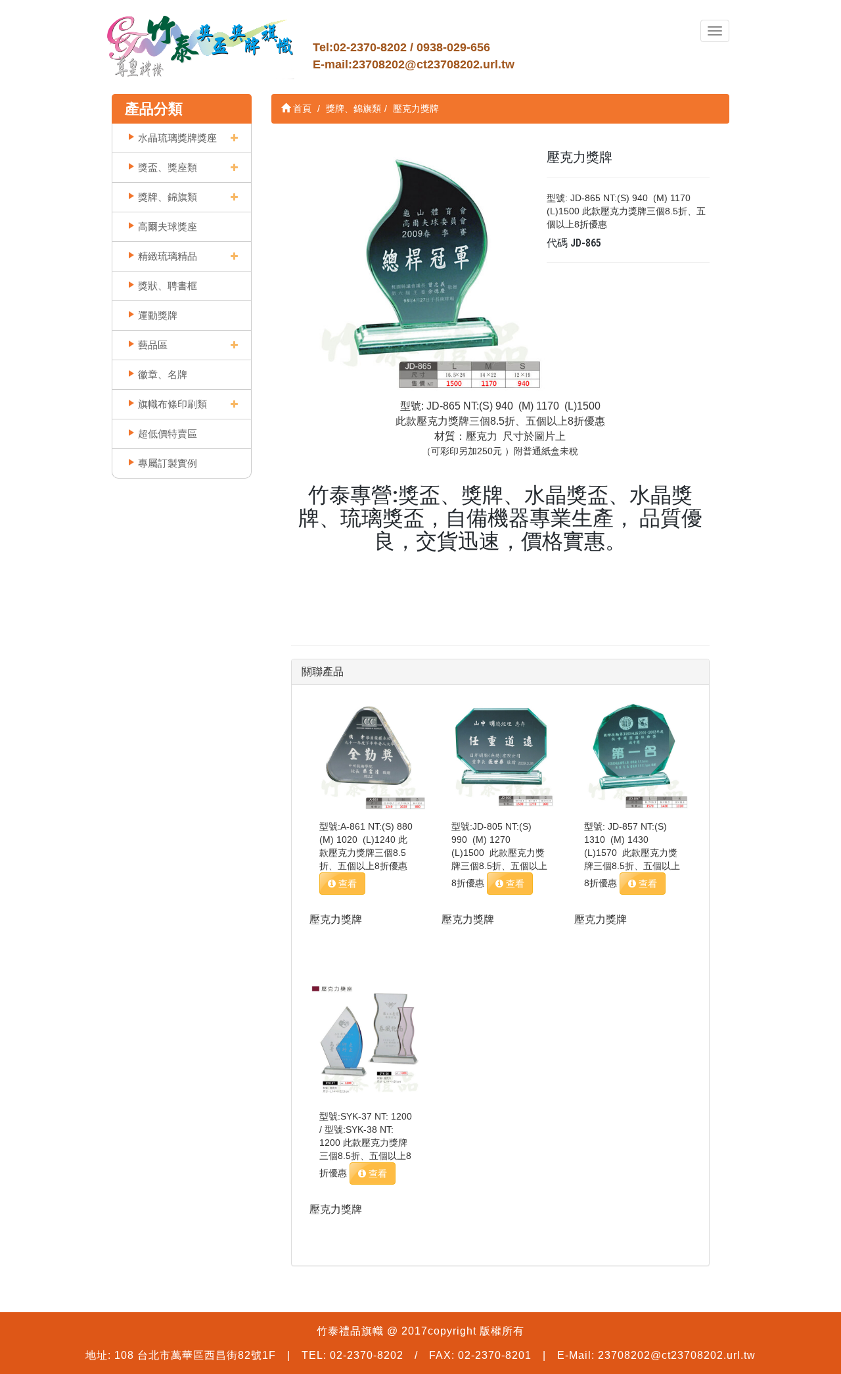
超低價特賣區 (167, 433)
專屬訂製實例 (167, 463)
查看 (346, 883)
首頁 (300, 108)
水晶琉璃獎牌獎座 (177, 137)
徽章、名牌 (162, 374)
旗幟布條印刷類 (172, 404)
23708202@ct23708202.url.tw (433, 64)
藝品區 (153, 344)
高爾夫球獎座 (167, 226)
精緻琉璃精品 (167, 256)
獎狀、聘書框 (167, 285)
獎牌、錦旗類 (167, 196)
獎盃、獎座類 (167, 167)
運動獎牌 (157, 315)
